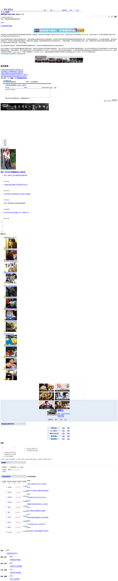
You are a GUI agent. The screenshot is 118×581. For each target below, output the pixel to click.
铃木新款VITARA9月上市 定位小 (37, 497)
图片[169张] (60, 415)
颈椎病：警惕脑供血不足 (62, 399)
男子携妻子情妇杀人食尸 (11, 261)
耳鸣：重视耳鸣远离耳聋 (46, 408)
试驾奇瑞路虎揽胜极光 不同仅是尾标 (38, 517)
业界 (11, 572)
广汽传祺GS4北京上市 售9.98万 (36, 524)
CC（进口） (54, 430)
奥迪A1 (9, 522)
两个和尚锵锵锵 (8, 456)
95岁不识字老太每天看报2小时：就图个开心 (16, 212)
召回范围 (19, 78)
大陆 (7, 553)
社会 (16, 553)
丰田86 (9, 517)
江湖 (17, 566)
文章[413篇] (60, 416)
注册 (55, 87)
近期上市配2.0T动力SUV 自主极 (37, 484)
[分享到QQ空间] (35, 82)
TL (15, 78)
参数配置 (64, 10)
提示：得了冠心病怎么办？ (62, 390)
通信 (11, 579)
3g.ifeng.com (7, 80)
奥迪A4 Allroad (54, 433)
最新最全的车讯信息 (10, 452)
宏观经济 (12, 559)
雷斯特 (9, 527)
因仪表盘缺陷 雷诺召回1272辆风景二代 (12, 69)
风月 (14, 566)
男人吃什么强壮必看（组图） (46, 399)
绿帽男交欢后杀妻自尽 (10, 272)
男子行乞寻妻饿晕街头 (10, 357)
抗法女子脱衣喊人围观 (10, 285)
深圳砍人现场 (4, 148)
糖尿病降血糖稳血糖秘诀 (46, 390)
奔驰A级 (9, 487)
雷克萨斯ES (54, 439)
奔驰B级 (9, 502)
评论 (14, 572)
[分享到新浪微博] (31, 81)
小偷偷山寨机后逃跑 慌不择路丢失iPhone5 (16, 184)
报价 (71, 10)
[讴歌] (2, 9)
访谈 (17, 572)
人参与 (2, 26)
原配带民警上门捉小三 (10, 237)
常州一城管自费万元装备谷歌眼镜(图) (14, 203)
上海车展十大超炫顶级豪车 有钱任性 (38, 531)
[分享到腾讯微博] (33, 81)
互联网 (17, 579)
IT (19, 579)
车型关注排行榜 (6, 476)
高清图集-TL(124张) (41, 56)
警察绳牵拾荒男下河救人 (11, 309)
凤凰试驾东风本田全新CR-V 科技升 (38, 504)
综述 (45, 10)
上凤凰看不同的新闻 (32, 450)
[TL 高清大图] (38, 60)
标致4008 (10, 497)
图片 (51, 10)
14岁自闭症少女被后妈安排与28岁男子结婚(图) (17, 194)
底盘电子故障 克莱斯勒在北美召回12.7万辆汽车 (14, 74)
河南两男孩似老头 (9, 334)
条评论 (6, 26)
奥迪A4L (10, 492)
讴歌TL (10, 9)
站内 (109, 16)
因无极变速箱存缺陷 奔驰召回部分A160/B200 (14, 76)
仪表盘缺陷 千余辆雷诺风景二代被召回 (12, 71)
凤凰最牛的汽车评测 (10, 454)
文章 (58, 10)
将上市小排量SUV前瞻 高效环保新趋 (38, 490)
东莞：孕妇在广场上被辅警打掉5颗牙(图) (15, 175)
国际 (10, 553)
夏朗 (9, 512)
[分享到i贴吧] (36, 81)
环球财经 (18, 559)
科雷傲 (9, 507)
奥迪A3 (10, 532)
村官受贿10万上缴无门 (10, 249)
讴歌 (5, 9)
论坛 (77, 10)
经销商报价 (25, 486)
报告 (19, 572)
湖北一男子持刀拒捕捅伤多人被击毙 (13, 172)
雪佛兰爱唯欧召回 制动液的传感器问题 (12, 73)
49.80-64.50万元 (65, 413)
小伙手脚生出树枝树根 (10, 321)
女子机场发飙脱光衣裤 (10, 369)
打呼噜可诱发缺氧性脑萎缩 (62, 408)
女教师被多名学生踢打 (10, 345)
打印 (9, 26)
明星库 (20, 566)
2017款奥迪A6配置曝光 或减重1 (37, 510)
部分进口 (24, 78)
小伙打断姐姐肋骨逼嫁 (10, 297)
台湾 (13, 553)
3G (13, 579)
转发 (11, 26)
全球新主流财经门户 (32, 448)
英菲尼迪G (54, 428)
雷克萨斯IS (54, 436)
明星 (11, 566)
